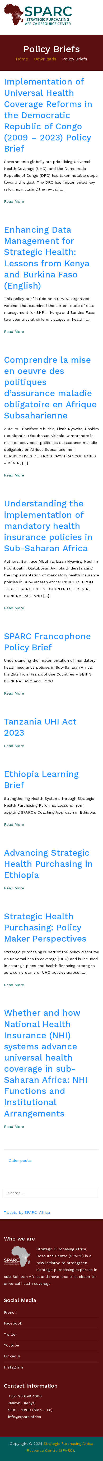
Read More (14, 201)
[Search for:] (51, 1193)
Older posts (20, 1160)
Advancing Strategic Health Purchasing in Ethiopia (48, 864)
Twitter (10, 1334)
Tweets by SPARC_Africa (27, 1212)
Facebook (13, 1323)
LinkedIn (12, 1356)
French (10, 1312)
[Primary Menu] (93, 17)
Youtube (11, 1345)
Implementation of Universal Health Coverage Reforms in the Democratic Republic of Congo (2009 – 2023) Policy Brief (48, 115)
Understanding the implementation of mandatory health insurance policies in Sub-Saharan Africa (48, 525)
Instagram (13, 1367)
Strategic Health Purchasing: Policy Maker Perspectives (45, 927)
